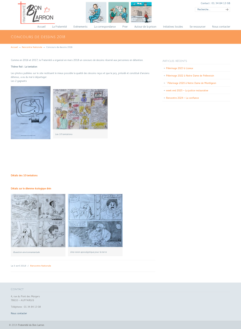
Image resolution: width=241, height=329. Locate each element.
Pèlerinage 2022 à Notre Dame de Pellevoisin (190, 75)
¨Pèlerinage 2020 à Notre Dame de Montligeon (191, 83)
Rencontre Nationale (32, 47)
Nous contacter (19, 313)
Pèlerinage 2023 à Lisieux (179, 68)
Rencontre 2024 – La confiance (182, 97)
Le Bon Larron (93, 12)
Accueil (14, 47)
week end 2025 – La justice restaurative (187, 90)
